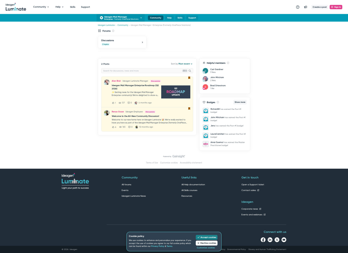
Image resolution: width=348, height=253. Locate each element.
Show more (240, 102)
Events (125, 190)
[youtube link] (284, 240)
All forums (126, 184)
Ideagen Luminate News (134, 196)
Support (85, 6)
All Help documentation (193, 184)
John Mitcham (217, 77)
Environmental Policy (236, 249)
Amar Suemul (217, 142)
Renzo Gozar (118, 111)
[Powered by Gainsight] (174, 157)
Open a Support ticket (252, 184)
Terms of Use (152, 163)
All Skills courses (189, 190)
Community (155, 18)
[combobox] (147, 70)
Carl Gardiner (216, 69)
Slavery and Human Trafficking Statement (267, 249)
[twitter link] (277, 240)
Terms (169, 246)
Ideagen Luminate (106, 25)
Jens (213, 125)
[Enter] (191, 71)
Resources (186, 196)
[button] (319, 7)
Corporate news (250, 209)
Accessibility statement (191, 163)
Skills (72, 6)
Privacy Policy (157, 246)
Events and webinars (252, 214)
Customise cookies (169, 163)
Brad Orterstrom (218, 85)
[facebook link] (263, 240)
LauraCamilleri (217, 134)
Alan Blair (116, 81)
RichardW (215, 109)
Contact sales (249, 190)
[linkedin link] (270, 240)
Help (169, 18)
